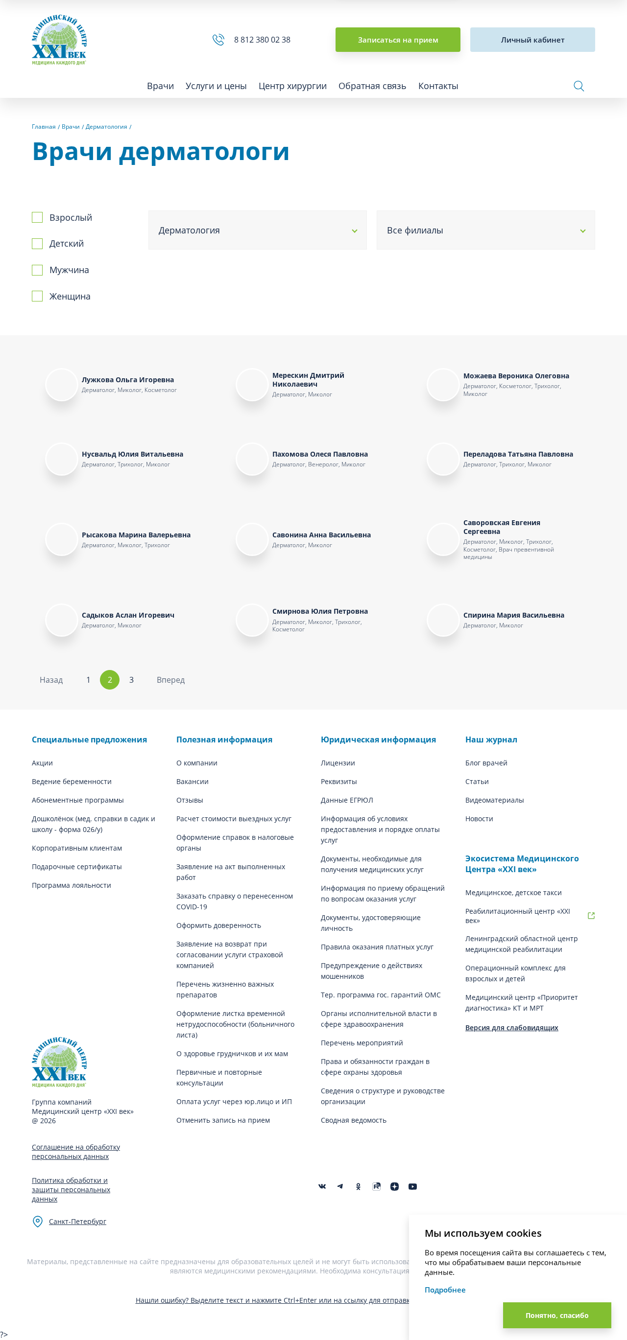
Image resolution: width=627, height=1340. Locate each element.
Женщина (70, 296)
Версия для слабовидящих (511, 1027)
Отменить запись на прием (223, 1120)
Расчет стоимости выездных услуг (233, 818)
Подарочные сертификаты (77, 866)
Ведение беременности (72, 781)
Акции (42, 762)
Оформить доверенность (218, 925)
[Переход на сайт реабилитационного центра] (591, 916)
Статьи (477, 781)
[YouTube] (413, 1186)
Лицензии (338, 762)
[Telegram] (340, 1186)
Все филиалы (415, 230)
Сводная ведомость (353, 1120)
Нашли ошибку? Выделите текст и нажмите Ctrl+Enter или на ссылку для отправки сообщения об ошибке (314, 1300)
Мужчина (69, 270)
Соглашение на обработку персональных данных (76, 1151)
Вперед (171, 679)
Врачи (160, 86)
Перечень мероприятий (362, 1042)
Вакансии (192, 781)
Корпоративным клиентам (77, 848)
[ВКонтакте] (322, 1186)
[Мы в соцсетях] (358, 1186)
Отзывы (189, 800)
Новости (479, 818)
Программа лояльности (71, 885)
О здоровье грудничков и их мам (232, 1053)
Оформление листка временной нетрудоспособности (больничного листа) (235, 1024)
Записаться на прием (398, 40)
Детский (66, 243)
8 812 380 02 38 (264, 39)
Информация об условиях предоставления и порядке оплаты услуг (380, 829)
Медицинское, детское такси (513, 892)
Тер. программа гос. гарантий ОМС (381, 994)
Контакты (438, 86)
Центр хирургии (293, 86)
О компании (196, 762)
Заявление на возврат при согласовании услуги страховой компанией (229, 954)
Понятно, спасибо (557, 1315)
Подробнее (445, 1289)
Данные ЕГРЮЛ (347, 800)
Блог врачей (486, 762)
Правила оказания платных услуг (377, 946)
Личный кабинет (533, 40)
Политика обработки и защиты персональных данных (71, 1189)
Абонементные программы (78, 800)
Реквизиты (339, 781)
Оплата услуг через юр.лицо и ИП (234, 1101)
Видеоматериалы (494, 800)
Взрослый (70, 217)
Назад (51, 679)
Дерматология (189, 230)
